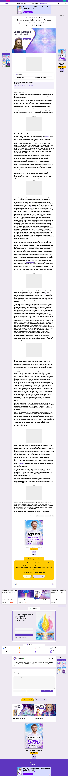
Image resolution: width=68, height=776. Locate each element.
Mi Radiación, (22, 463)
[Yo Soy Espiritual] (34, 766)
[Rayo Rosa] (35, 648)
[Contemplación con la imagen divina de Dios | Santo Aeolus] (9, 594)
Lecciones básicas (43, 3)
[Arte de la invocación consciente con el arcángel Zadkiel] (45, 710)
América (34, 551)
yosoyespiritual (23, 22)
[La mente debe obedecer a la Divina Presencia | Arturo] (58, 594)
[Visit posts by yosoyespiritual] (19, 23)
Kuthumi (40, 17)
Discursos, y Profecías (34, 547)
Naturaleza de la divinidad (41, 77)
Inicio (27, 17)
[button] (59, 3)
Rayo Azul (7, 647)
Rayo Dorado (36, 17)
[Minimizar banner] (49, 774)
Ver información (28, 12)
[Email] (36, 25)
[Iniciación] (51, 651)
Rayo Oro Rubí (24, 651)
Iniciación (54, 651)
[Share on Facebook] (32, 25)
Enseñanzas (31, 17)
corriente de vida (29, 207)
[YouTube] (29, 1)
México (34, 554)
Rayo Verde (8, 651)
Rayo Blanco (55, 647)
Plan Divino (47, 294)
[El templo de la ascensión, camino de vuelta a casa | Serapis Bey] (23, 710)
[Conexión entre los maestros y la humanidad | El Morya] (26, 594)
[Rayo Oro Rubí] (19, 651)
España (33, 552)
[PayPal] (34, 1)
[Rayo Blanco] (51, 648)
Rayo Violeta (39, 651)
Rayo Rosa (39, 647)
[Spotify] (33, 1)
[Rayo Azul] (4, 648)
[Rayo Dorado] (19, 648)
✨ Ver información (6, 53)
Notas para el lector (20, 77)
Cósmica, (47, 136)
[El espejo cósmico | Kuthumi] (42, 594)
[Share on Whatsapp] (34, 25)
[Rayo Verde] (4, 651)
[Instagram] (31, 1)
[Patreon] (36, 1)
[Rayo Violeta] (35, 651)
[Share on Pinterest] (43, 516)
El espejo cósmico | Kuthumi (41, 599)
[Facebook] (26, 1)
